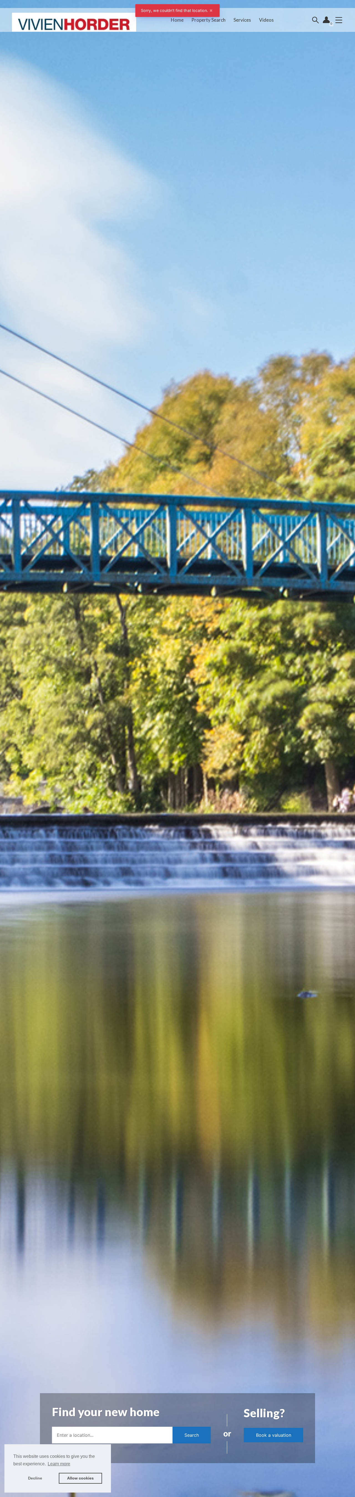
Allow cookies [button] (80, 1478)
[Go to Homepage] (74, 20)
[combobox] (112, 1435)
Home (177, 20)
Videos (266, 20)
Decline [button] (35, 1478)
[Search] (315, 20)
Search (191, 1435)
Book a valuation (273, 1435)
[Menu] (338, 20)
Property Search (208, 20)
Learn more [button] (59, 1463)
